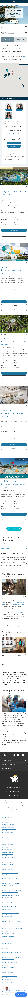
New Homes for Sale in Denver (7, 837)
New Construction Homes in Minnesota (10, 900)
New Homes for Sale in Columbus (7, 943)
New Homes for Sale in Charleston (8, 959)
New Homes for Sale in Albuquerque (8, 923)
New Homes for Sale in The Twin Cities (8, 902)
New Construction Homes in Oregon (10, 947)
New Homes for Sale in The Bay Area (8, 822)
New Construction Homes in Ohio (9, 940)
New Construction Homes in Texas (9, 976)
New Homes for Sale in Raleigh (7, 934)
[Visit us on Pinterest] (14, 755)
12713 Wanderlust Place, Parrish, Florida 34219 (14, 484)
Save (14, 238)
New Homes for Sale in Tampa (7, 855)
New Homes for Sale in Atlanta (7, 862)
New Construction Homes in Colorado (10, 835)
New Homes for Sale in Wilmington (8, 936)
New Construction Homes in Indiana (10, 873)
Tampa (11, 5)
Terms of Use (8, 791)
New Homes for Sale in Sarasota (7, 854)
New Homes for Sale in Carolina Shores (8, 930)
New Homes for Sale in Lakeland (7, 847)
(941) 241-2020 (4, 416)
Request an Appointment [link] (14, 143)
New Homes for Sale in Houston (7, 980)
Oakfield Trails (8, 338)
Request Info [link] (14, 146)
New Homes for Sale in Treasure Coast (8, 857)
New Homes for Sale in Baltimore (7, 885)
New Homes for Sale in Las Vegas (7, 907)
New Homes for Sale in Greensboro (8, 933)
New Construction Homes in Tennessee (10, 970)
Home (2, 5)
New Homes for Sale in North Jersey (8, 916)
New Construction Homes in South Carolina (12, 957)
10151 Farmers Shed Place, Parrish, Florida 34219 (14, 341)
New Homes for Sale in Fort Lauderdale (8, 842)
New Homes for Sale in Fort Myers (7, 844)
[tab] (14, 548)
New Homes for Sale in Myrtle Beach (8, 967)
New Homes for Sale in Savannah (7, 864)
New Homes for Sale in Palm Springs (8, 827)
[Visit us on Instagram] (23, 755)
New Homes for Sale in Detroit (7, 897)
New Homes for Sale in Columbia (7, 960)
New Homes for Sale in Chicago (7, 869)
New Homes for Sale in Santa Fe (7, 924)
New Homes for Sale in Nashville (7, 972)
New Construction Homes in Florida (10, 841)
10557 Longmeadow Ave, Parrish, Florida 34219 (14, 197)
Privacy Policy (16, 791)
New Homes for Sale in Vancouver (7, 994)
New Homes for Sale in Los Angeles (8, 824)
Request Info (14, 234)
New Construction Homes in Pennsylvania (11, 952)
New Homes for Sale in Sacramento (8, 830)
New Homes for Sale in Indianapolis (8, 874)
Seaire (4, 267)
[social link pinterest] (26, 187)
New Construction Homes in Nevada (10, 906)
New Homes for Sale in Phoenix (7, 815)
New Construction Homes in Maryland (10, 883)
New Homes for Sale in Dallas (7, 979)
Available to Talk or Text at (14, 130)
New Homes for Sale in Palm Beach (8, 852)
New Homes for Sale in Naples (7, 849)
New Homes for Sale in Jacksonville (8, 846)
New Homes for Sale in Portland (7, 948)
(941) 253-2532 (4, 273)
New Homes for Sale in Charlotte (7, 931)
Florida (7, 5)
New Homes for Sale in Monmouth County (9, 914)
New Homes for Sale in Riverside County (9, 829)
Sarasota (8, 53)
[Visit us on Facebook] (5, 755)
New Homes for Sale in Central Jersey (8, 917)
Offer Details (14, 21)
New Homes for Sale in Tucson (7, 817)
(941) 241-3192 (4, 200)
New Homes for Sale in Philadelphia (8, 953)
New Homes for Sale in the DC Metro (8, 886)
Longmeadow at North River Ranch (13, 192)
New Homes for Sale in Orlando (7, 850)
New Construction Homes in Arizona (10, 814)
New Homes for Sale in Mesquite (7, 909)
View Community (14, 230)
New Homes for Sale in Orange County (8, 825)
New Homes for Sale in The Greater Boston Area (10, 892)
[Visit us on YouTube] (18, 755)
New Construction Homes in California (10, 821)
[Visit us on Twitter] (9, 755)
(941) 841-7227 (4, 344)
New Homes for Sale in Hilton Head (8, 965)
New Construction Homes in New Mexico (11, 921)
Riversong (6, 409)
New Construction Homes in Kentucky (10, 878)
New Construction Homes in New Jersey (10, 913)
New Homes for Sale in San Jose (7, 832)
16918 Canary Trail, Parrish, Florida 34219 (13, 413)
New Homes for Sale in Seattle (7, 993)
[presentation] (0, 14)
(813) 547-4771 (4, 487)
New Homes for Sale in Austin (7, 977)
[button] (8, 74)
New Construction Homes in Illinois (10, 867)
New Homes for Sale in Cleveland (7, 941)
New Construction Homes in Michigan (10, 895)
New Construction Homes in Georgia (10, 860)
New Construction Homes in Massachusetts (11, 890)
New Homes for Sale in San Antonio (8, 982)
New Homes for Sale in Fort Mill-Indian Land (9, 962)
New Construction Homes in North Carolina (12, 928)
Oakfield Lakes (9, 481)
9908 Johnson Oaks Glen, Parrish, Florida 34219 (14, 270)
